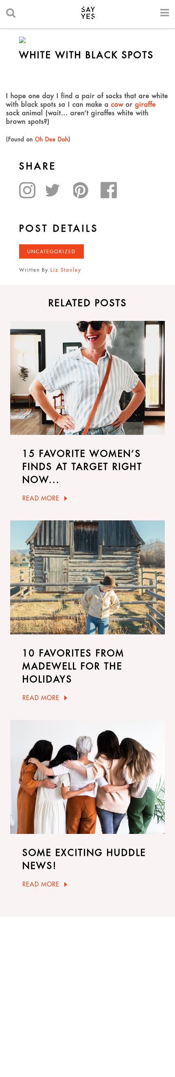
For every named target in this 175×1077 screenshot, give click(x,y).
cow (117, 104)
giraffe (144, 104)
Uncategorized (51, 251)
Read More (40, 498)
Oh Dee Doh (51, 139)
